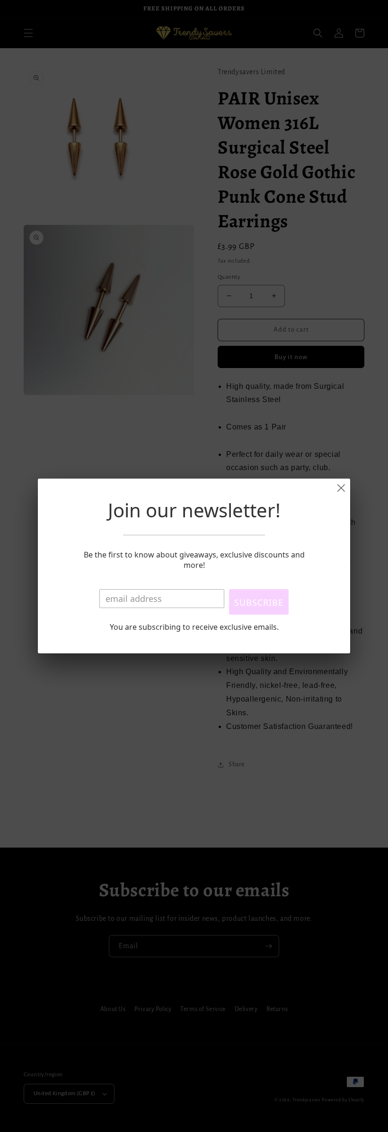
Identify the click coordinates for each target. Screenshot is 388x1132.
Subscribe (258, 602)
